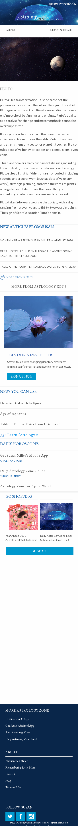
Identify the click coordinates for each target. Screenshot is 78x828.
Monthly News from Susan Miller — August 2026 (36, 240)
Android (16, 460)
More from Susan (20, 277)
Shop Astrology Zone (17, 732)
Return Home (61, 31)
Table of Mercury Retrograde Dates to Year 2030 (38, 266)
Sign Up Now (21, 376)
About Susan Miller (16, 761)
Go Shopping (18, 496)
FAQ (8, 781)
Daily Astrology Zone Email (21, 739)
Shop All (40, 551)
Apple (4, 460)
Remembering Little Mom (20, 767)
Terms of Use (13, 787)
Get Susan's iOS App (17, 719)
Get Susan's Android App (19, 725)
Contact (10, 774)
